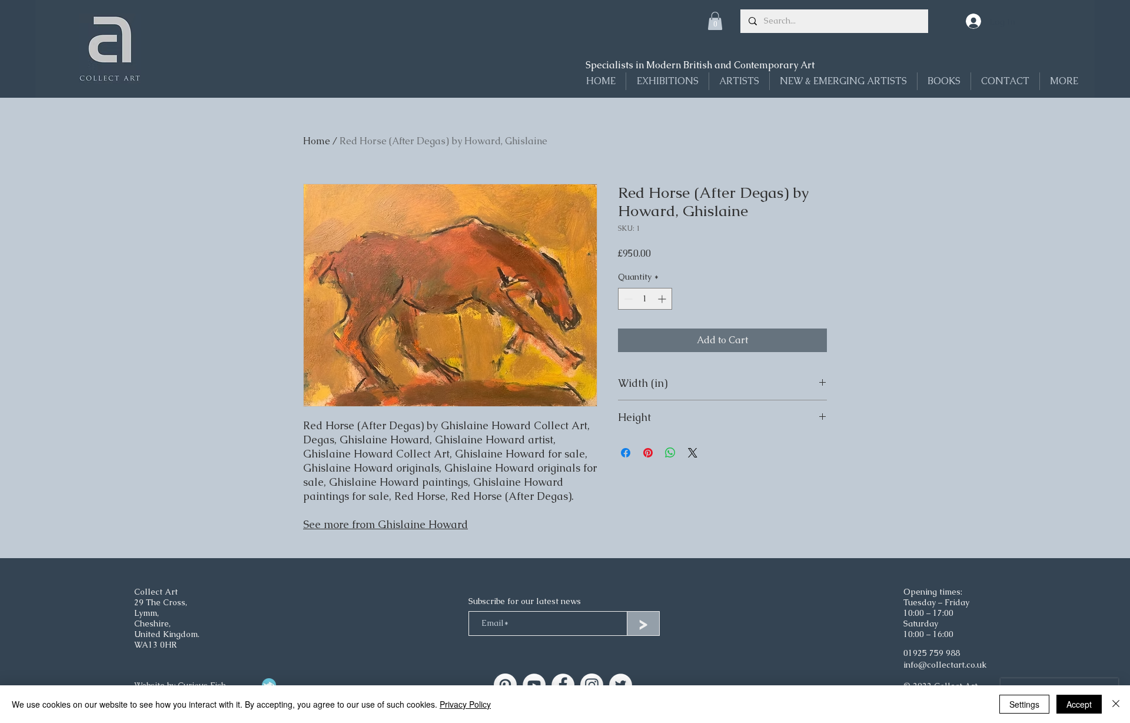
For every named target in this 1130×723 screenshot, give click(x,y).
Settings (1024, 704)
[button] (715, 21)
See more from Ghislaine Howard (385, 524)
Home (316, 141)
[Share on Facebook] (626, 453)
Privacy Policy (465, 704)
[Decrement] (627, 298)
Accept (1079, 704)
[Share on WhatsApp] (670, 453)
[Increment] (663, 298)
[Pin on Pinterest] (648, 453)
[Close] (1116, 704)
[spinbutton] (645, 298)
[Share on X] (693, 453)
